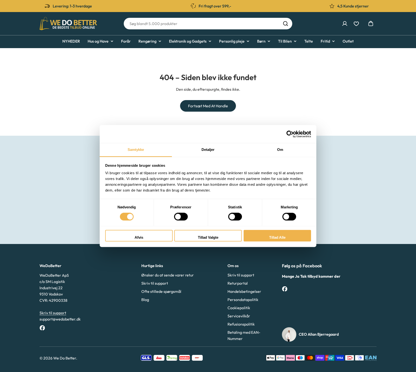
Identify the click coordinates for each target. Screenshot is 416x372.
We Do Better (64, 358)
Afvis (139, 237)
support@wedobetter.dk (60, 319)
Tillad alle (277, 237)
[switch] (181, 217)
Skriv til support (52, 312)
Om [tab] (280, 150)
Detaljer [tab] (208, 150)
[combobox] (208, 23)
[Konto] (345, 23)
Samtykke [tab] (136, 150)
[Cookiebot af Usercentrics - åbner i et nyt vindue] (290, 134)
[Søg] (285, 23)
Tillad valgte (208, 237)
